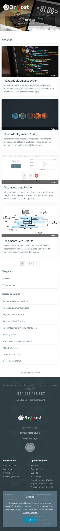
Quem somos (9, 469)
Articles (32, 23)
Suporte (34, 473)
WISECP (36, 372)
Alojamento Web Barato (18, 187)
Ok (30, 519)
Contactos (8, 473)
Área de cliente (10, 466)
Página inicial (21, 23)
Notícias (54, 75)
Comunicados (37, 469)
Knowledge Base (11, 476)
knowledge (36, 476)
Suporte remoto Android (42, 487)
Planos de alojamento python (21, 80)
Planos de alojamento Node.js (21, 134)
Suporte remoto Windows (42, 480)
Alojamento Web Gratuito (18, 241)
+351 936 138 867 (30, 393)
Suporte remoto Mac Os (42, 484)
